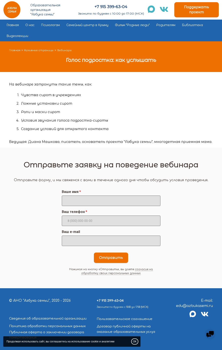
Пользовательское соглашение (124, 319)
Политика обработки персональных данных (47, 326)
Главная (13, 25)
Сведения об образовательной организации (48, 318)
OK (135, 341)
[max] (195, 316)
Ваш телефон (73, 212)
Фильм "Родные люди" (132, 25)
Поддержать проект (196, 9)
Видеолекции (17, 36)
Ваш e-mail (71, 232)
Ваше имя (70, 192)
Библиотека (192, 25)
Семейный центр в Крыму (87, 25)
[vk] (207, 316)
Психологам (50, 25)
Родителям (165, 25)
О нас (29, 25)
